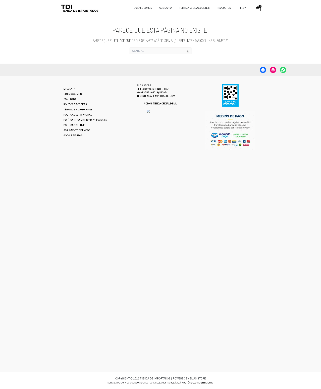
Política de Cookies (75, 104)
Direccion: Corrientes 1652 (153, 89)
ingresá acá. (174, 382)
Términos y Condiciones (78, 109)
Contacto (70, 99)
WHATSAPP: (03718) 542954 (152, 92)
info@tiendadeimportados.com (156, 96)
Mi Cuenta (69, 89)
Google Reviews (73, 135)
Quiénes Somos (73, 94)
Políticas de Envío (74, 125)
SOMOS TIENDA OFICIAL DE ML (160, 103)
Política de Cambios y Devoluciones (85, 120)
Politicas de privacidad (78, 114)
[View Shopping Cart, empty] (258, 8)
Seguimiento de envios (77, 130)
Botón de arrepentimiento (198, 382)
